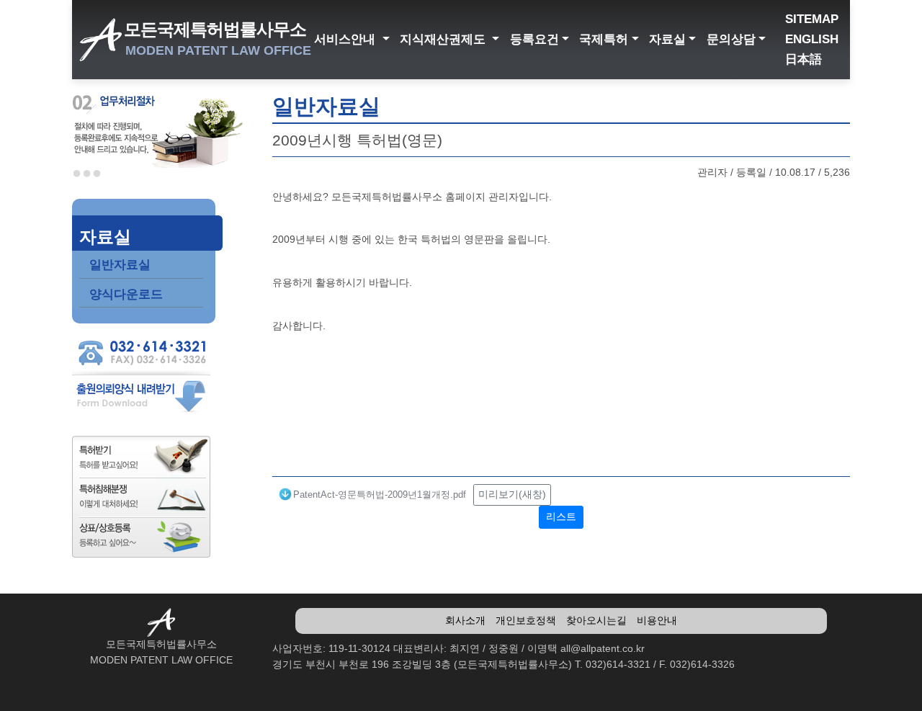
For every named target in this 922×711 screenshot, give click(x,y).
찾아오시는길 (596, 620)
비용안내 (657, 620)
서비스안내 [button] (346, 39)
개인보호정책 (526, 620)
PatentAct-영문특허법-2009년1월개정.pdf (379, 494)
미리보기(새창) (512, 494)
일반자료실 (120, 265)
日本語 (803, 59)
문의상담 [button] (731, 39)
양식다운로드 (126, 294)
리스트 (561, 516)
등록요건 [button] (534, 39)
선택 (77, 173)
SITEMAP (811, 19)
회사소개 (465, 620)
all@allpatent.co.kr (602, 648)
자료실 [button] (667, 39)
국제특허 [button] (603, 39)
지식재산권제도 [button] (444, 39)
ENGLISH (811, 39)
